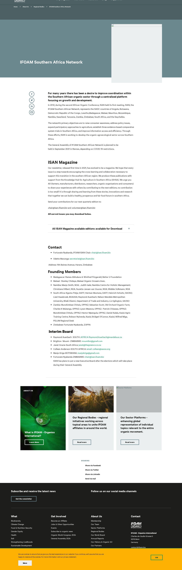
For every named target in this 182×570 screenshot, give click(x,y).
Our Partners (96, 545)
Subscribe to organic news (62, 531)
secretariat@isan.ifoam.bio (82, 258)
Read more (82, 442)
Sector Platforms (98, 527)
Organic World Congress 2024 (63, 535)
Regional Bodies (39, 7)
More (25, 563)
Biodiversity (16, 520)
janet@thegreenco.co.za (90, 344)
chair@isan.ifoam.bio (101, 252)
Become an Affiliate (59, 520)
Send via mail (90, 478)
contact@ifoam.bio (138, 547)
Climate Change (17, 524)
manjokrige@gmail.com (88, 352)
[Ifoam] (151, 525)
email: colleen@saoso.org (98, 348)
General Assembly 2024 (60, 538)
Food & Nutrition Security (21, 527)
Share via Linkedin (92, 474)
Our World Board (98, 535)
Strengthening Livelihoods (22, 541)
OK (156, 557)
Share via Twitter (92, 470)
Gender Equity (17, 531)
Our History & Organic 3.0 (101, 541)
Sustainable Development (21, 545)
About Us (26, 7)
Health (13, 535)
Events (54, 527)
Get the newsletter (24, 499)
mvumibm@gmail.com (92, 340)
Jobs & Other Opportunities (62, 524)
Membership (96, 520)
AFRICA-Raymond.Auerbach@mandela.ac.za (101, 336)
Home (16, 7)
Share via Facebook (93, 465)
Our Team (95, 524)
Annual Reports (97, 538)
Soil (12, 538)
